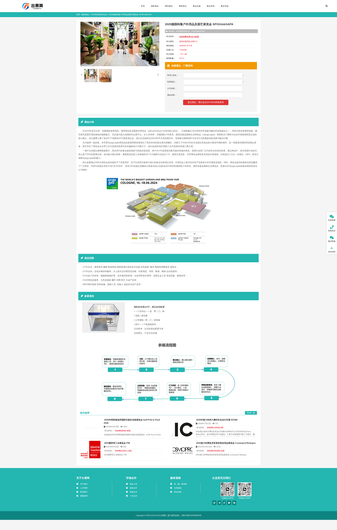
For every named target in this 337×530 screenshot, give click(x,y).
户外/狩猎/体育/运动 (99, 14)
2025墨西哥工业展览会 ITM (117, 443)
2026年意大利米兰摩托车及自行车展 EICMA (217, 420)
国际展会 (85, 14)
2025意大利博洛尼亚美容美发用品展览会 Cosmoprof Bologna (226, 443)
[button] (158, 74)
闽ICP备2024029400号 (191, 515)
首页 (78, 14)
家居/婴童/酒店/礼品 (183, 31)
